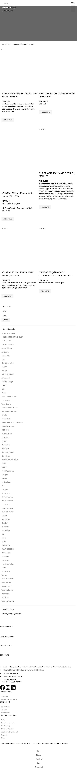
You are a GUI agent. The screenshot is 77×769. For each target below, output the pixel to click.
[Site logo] (38, 3)
